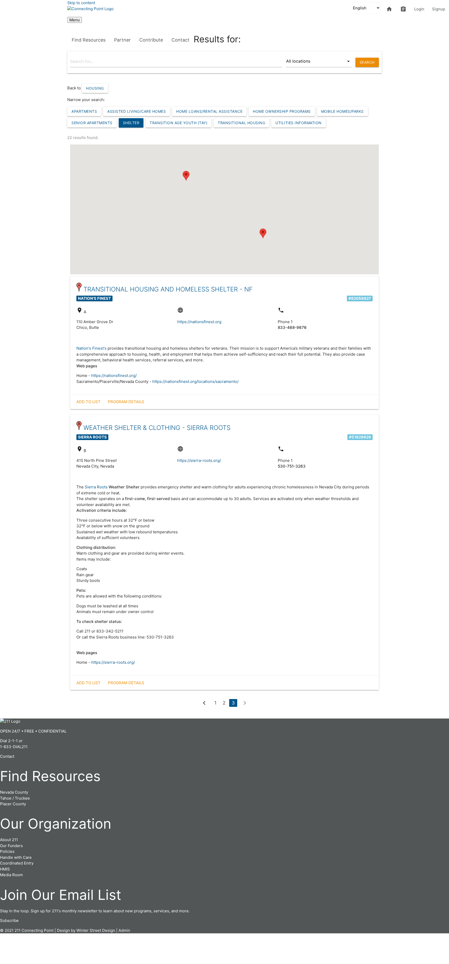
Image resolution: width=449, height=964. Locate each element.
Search (367, 62)
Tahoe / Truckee (15, 798)
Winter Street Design (95, 930)
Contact (180, 40)
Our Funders (11, 845)
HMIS (5, 869)
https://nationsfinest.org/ (114, 375)
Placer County (13, 803)
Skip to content (81, 2)
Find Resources (88, 40)
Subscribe (9, 920)
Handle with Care (16, 857)
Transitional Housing (241, 123)
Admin (124, 930)
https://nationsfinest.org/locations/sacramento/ (195, 381)
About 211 (9, 839)
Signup (438, 8)
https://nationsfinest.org (199, 321)
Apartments (84, 111)
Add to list (88, 401)
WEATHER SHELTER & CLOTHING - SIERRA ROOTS (156, 427)
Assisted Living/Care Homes (136, 111)
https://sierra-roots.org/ (199, 460)
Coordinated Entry (17, 863)
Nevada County (14, 792)
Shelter (131, 123)
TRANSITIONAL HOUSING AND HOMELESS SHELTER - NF (168, 289)
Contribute (151, 40)
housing (95, 88)
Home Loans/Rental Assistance (209, 111)
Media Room (11, 874)
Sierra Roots (96, 486)
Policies (7, 851)
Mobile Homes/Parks (342, 111)
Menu (74, 19)
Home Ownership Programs (282, 111)
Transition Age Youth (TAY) (178, 123)
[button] (186, 176)
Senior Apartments (92, 123)
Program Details (126, 401)
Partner (122, 40)
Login (419, 8)
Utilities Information (298, 123)
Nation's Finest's (91, 348)
